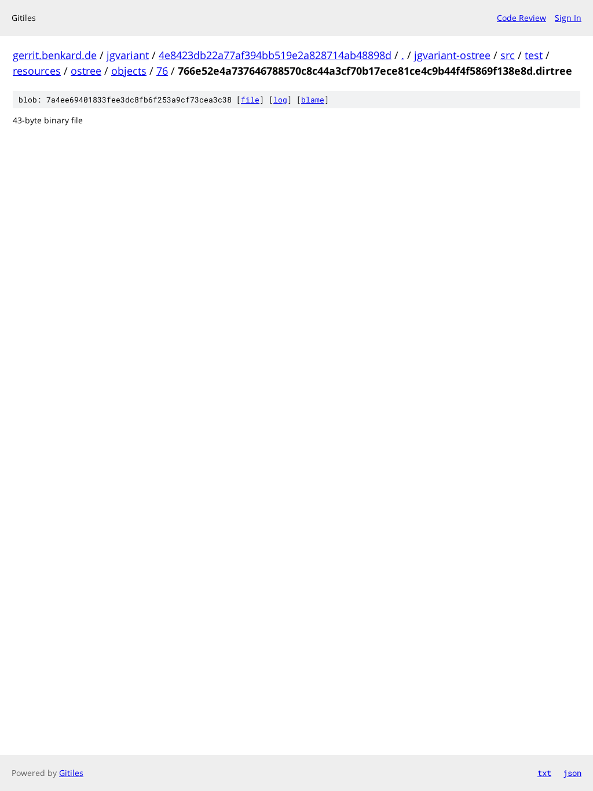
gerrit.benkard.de (55, 55)
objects (129, 71)
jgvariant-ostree (452, 55)
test (534, 55)
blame (312, 99)
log (280, 99)
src (507, 55)
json (572, 772)
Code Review (521, 17)
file (250, 99)
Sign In (568, 17)
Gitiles (71, 772)
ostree (86, 71)
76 (162, 71)
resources (37, 71)
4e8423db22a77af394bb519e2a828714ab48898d (275, 55)
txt (544, 772)
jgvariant (128, 55)
